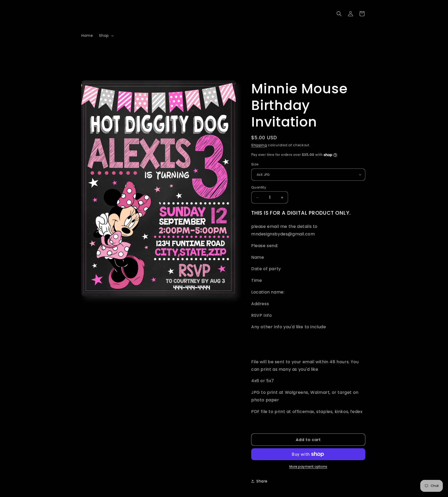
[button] (106, 35)
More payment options (308, 466)
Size (255, 164)
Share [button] (262, 481)
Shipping (259, 145)
